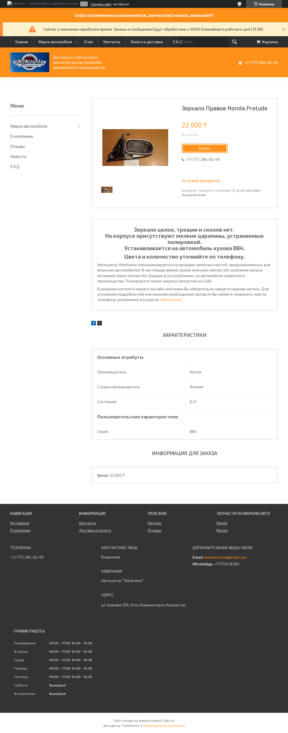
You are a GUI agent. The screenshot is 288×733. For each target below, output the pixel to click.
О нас (88, 42)
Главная (21, 42)
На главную (19, 523)
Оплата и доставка (147, 42)
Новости (18, 156)
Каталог (155, 523)
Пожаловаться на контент (164, 725)
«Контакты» (171, 299)
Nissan (222, 530)
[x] (99, 323)
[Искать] (234, 41)
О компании (21, 136)
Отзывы (17, 146)
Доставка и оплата (95, 530)
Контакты (112, 42)
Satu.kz (168, 720)
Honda (222, 523)
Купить (205, 148)
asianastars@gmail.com (225, 557)
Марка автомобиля (55, 42)
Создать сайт (101, 4)
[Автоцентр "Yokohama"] (29, 70)
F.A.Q (177, 42)
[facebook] (93, 323)
